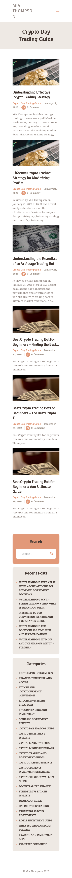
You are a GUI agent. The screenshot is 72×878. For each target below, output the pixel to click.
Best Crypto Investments (36, 672)
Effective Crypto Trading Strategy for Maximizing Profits (32, 178)
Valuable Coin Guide (33, 844)
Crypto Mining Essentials (36, 748)
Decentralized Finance (35, 786)
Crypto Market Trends (34, 742)
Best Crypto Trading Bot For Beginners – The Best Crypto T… (34, 413)
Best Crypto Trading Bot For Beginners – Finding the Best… (36, 342)
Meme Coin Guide (30, 800)
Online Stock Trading (34, 806)
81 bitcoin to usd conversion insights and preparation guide (36, 616)
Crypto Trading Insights (35, 762)
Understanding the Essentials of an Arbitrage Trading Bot (35, 261)
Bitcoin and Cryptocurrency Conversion (30, 691)
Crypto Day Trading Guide (27, 103)
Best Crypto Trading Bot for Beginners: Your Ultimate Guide (34, 486)
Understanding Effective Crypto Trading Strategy (31, 95)
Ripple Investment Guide (35, 820)
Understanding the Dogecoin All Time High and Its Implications (35, 630)
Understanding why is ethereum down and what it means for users (37, 603)
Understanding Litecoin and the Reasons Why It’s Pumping (36, 643)
